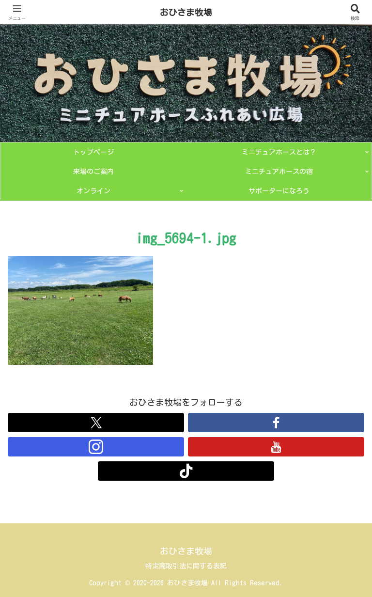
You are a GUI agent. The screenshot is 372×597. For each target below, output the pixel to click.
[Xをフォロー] (96, 422)
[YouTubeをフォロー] (276, 446)
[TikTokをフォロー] (186, 471)
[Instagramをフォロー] (96, 446)
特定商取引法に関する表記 (186, 566)
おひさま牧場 (186, 12)
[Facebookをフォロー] (276, 422)
